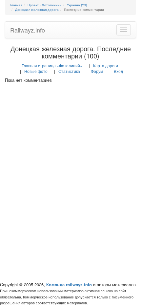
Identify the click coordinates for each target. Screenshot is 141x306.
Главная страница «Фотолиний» (52, 65)
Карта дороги (105, 65)
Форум (97, 71)
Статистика (69, 71)
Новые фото (36, 71)
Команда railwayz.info (69, 284)
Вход (118, 71)
